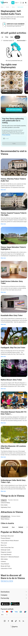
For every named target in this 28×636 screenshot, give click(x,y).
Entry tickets (4, 505)
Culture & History (5, 502)
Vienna (13, 7)
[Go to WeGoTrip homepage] (3, 2)
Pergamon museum (6, 552)
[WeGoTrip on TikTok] (16, 621)
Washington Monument (7, 536)
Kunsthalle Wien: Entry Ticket (11, 315)
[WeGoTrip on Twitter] (19, 621)
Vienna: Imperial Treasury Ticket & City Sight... (13, 214)
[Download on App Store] (5, 604)
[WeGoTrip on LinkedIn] (23, 621)
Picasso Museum (5, 538)
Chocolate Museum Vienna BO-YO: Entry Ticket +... (14, 413)
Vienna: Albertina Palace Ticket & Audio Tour (13, 180)
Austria (7, 7)
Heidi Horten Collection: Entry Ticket (12, 282)
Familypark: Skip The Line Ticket (13, 348)
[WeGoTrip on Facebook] (8, 621)
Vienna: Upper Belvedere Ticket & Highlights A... (13, 248)
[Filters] (2, 37)
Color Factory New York (7, 547)
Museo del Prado (5, 566)
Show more (3, 189)
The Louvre (4, 543)
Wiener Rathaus (5, 519)
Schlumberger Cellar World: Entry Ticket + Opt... (13, 481)
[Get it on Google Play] (15, 604)
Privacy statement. (6, 134)
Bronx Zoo (3, 545)
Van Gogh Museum (6, 554)
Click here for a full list (7, 581)
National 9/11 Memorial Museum (10, 557)
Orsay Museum (5, 564)
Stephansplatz (20, 7)
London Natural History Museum (10, 540)
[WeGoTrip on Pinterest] (12, 621)
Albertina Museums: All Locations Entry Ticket (13, 447)
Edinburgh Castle (5, 550)
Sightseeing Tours (6, 507)
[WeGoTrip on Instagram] (4, 621)
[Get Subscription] (12, 2)
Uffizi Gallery (4, 559)
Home (2, 7)
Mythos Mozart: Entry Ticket (11, 380)
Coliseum (3, 561)
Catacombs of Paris (6, 568)
